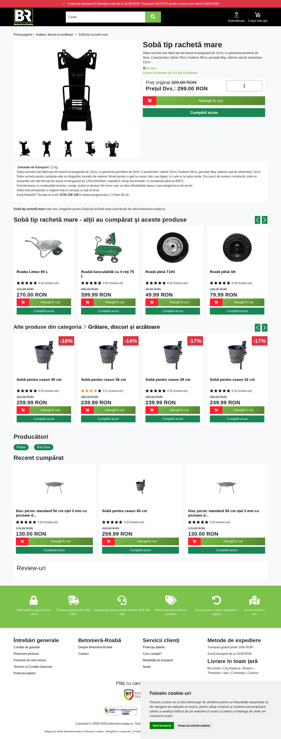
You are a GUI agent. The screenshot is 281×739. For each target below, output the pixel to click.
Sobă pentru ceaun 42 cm (232, 380)
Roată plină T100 (160, 272)
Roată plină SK (223, 272)
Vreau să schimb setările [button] (194, 725)
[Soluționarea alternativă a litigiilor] (120, 711)
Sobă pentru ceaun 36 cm (103, 380)
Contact (83, 653)
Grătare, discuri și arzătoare (124, 327)
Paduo (21, 447)
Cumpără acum (43, 311)
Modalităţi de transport (158, 660)
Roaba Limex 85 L (32, 272)
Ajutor (147, 666)
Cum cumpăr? (152, 653)
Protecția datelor (25, 673)
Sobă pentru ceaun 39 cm (167, 380)
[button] (257, 220)
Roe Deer (43, 447)
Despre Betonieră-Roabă (95, 647)
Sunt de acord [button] (162, 725)
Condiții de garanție (27, 647)
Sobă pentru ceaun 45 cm (39, 380)
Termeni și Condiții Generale (33, 666)
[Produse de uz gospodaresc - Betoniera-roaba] (23, 16)
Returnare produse (26, 653)
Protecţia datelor (154, 647)
